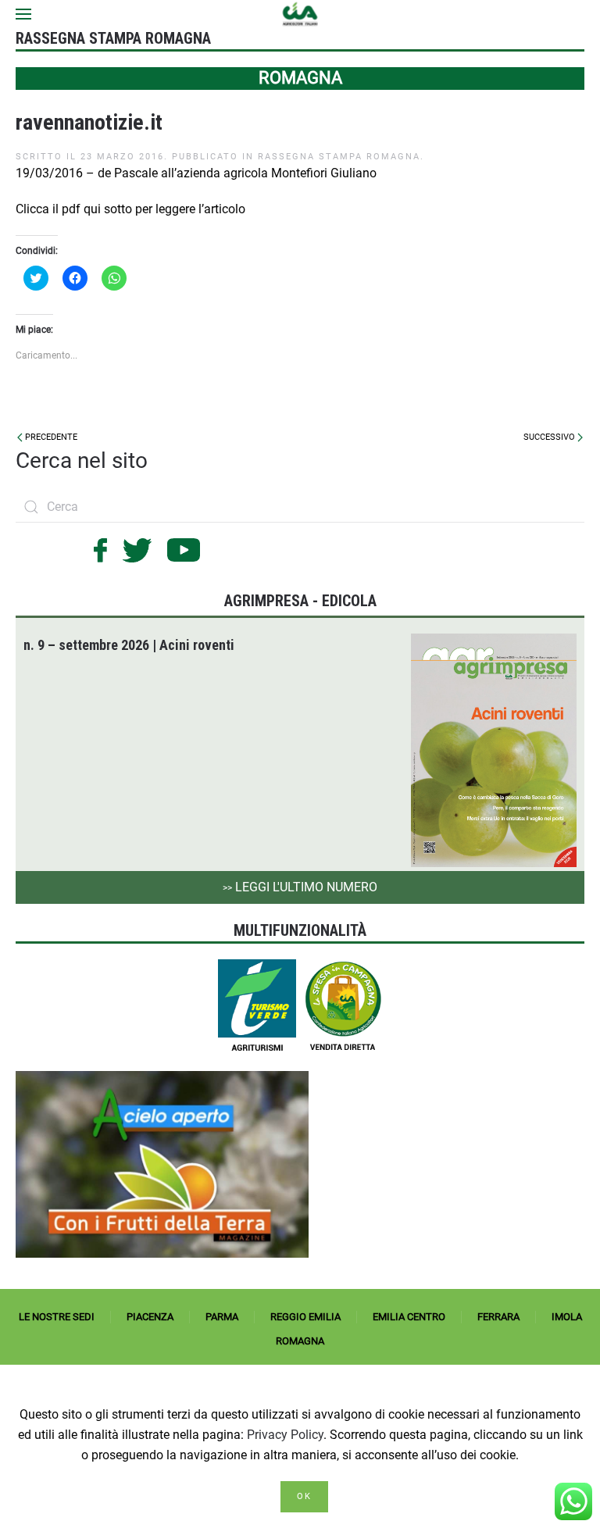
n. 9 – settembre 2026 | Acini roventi (128, 645)
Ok (304, 1496)
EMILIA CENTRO (409, 1317)
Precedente (50, 437)
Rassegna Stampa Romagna (339, 157)
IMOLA (567, 1317)
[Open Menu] (23, 13)
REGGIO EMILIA (305, 1317)
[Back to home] (300, 13)
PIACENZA (150, 1317)
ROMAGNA (300, 1341)
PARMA (221, 1317)
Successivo (550, 437)
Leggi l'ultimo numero (300, 887)
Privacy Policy (285, 1434)
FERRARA (498, 1317)
